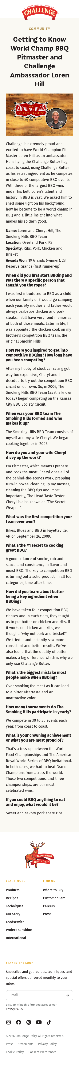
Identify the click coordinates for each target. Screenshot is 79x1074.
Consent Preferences (42, 1052)
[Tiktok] (48, 1022)
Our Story (13, 914)
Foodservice (15, 922)
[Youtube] (38, 1022)
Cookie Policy (15, 1052)
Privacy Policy (14, 1009)
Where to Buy (53, 890)
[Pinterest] (28, 1022)
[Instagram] (8, 1022)
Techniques (14, 906)
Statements (25, 1044)
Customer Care (54, 898)
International (16, 938)
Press (9, 1044)
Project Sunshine (19, 930)
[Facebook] (18, 1022)
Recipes (12, 898)
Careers (49, 906)
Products (13, 890)
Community (39, 29)
